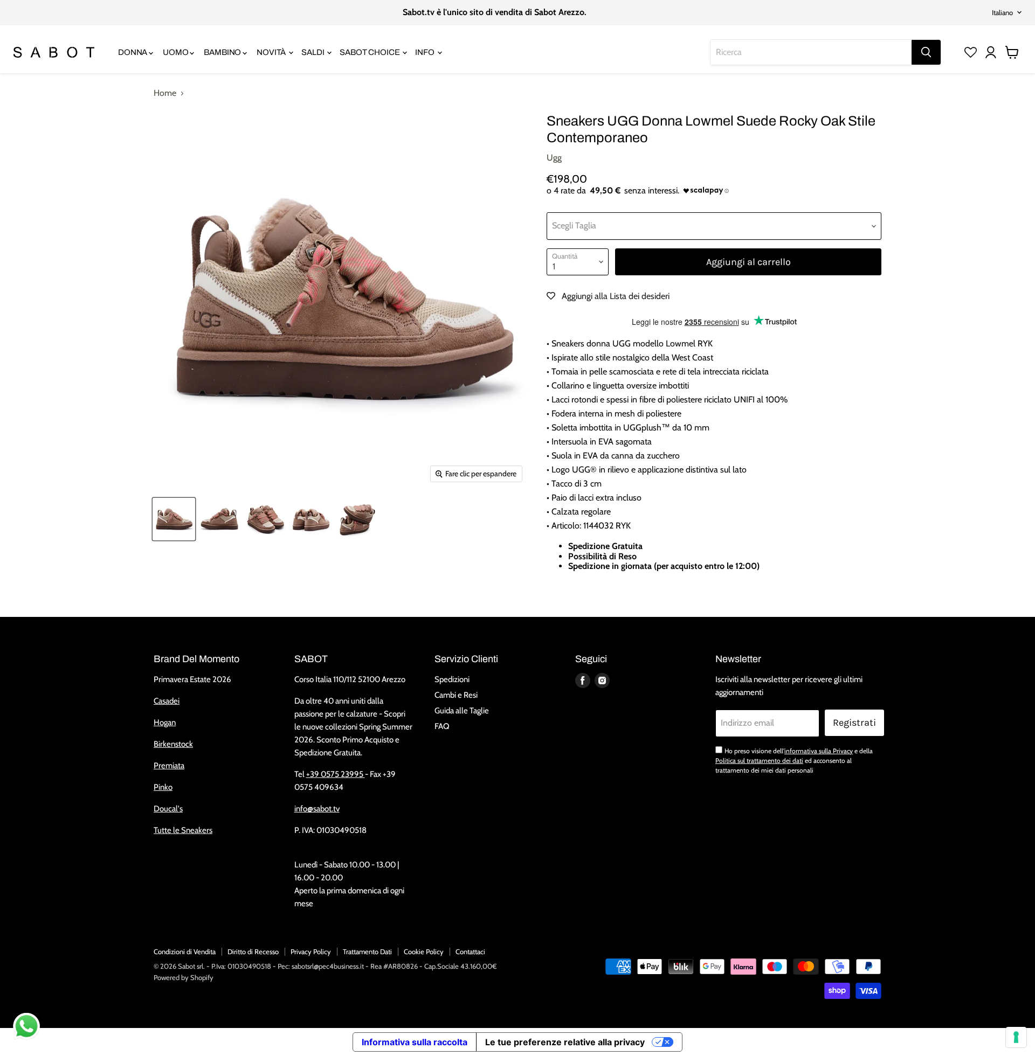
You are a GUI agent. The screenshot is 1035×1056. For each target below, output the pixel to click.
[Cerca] (926, 52)
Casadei (167, 701)
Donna (133, 52)
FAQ (442, 726)
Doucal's (168, 809)
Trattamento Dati (367, 951)
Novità (272, 52)
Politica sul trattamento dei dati (759, 760)
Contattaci (470, 951)
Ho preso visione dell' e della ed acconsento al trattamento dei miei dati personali (794, 761)
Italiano (1002, 12)
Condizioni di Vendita (185, 951)
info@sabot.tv (317, 809)
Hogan (165, 722)
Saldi (313, 52)
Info (425, 52)
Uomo (176, 52)
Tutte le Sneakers (183, 830)
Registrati (854, 722)
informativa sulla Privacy (818, 751)
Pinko (163, 787)
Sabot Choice (370, 52)
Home (165, 93)
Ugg (554, 157)
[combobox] (811, 52)
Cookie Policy (424, 951)
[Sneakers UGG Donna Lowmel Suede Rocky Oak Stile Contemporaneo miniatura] (174, 519)
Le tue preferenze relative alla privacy (565, 1042)
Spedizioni (452, 679)
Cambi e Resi (456, 695)
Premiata (169, 765)
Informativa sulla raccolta (414, 1042)
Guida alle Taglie (461, 710)
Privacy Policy (311, 951)
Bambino (223, 52)
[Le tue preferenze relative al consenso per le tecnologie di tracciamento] (1016, 1037)
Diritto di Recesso (253, 951)
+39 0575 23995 (335, 774)
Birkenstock (173, 744)
